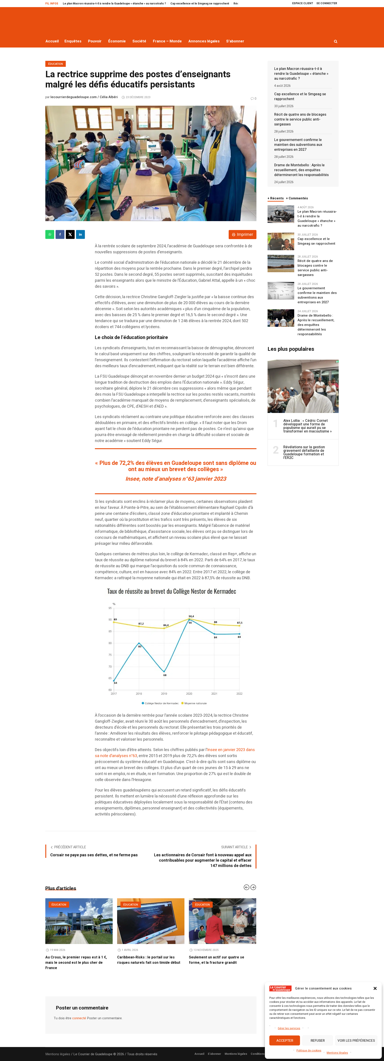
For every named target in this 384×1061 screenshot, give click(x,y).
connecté (79, 1012)
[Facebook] (60, 234)
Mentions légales (337, 1053)
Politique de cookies (308, 1051)
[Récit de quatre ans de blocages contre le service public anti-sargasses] (281, 263)
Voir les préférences (356, 1040)
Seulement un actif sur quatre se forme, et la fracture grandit (144, 960)
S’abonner (214, 1049)
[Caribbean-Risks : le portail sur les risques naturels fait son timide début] (79, 921)
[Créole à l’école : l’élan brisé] (222, 921)
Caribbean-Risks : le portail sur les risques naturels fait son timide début (76, 960)
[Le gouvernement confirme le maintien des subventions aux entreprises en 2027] (281, 290)
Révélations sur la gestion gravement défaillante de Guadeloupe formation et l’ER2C (304, 452)
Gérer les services (289, 1028)
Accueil (199, 1049)
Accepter (284, 1040)
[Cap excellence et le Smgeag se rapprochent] (281, 241)
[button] (375, 988)
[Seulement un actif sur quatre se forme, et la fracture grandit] (150, 921)
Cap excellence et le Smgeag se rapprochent (155, 4)
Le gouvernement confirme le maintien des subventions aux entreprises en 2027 (298, 144)
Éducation (55, 64)
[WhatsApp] (49, 234)
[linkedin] (80, 234)
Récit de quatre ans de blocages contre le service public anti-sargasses (235, 4)
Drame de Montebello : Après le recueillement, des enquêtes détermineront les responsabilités (301, 170)
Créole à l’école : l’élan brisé (213, 957)
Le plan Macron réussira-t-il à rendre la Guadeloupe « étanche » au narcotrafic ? (70, 4)
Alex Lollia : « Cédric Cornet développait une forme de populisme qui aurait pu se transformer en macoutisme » (307, 426)
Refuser (318, 1040)
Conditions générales (265, 1049)
